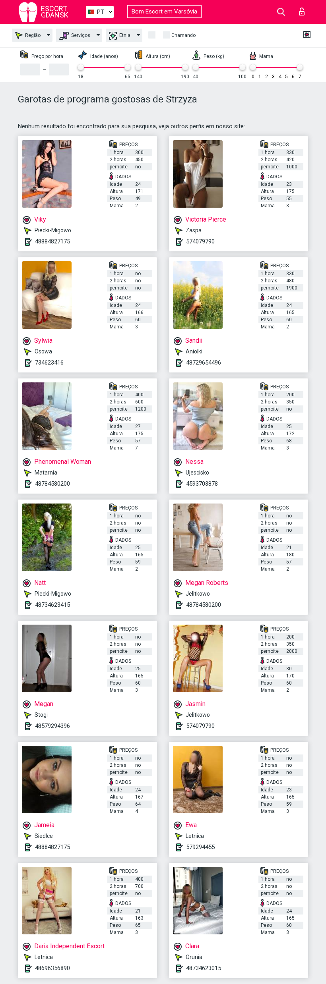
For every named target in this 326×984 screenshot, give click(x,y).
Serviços (80, 35)
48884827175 (52, 241)
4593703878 (202, 483)
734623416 (49, 362)
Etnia (124, 35)
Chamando (183, 35)
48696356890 (52, 968)
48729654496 (203, 362)
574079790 (200, 241)
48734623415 (52, 604)
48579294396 (52, 725)
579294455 (200, 847)
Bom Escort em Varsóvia (164, 11)
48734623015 (203, 968)
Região (32, 35)
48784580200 (52, 483)
